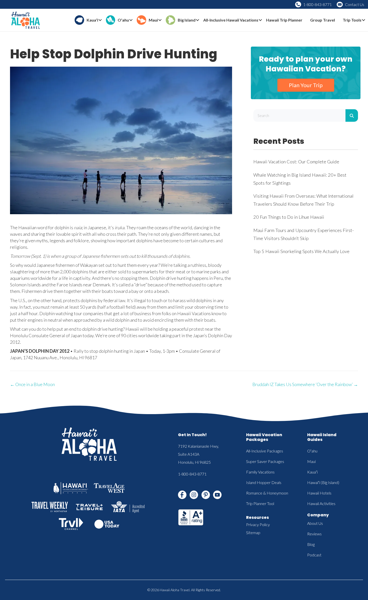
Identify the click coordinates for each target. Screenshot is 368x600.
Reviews (314, 533)
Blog (311, 544)
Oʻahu (312, 450)
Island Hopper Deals (263, 482)
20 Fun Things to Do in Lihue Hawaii (288, 217)
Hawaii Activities (321, 503)
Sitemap (253, 532)
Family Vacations (260, 471)
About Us (315, 523)
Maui (311, 461)
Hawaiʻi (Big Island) (323, 482)
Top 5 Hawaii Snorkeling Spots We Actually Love (301, 251)
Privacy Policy (258, 524)
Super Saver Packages (265, 461)
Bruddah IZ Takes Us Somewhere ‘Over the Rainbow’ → (305, 384)
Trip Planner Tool (260, 503)
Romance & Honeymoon (267, 493)
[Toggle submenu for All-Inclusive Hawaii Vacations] (260, 20)
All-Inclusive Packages (264, 450)
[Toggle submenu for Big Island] (198, 20)
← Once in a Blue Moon (32, 384)
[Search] (351, 115)
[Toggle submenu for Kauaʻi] (100, 20)
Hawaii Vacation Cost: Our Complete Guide (296, 161)
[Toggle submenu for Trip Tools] (363, 20)
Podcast (314, 554)
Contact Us (354, 4)
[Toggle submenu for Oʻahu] (131, 20)
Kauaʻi (312, 471)
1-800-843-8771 (317, 4)
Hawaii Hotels (319, 493)
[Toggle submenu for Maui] (160, 20)
